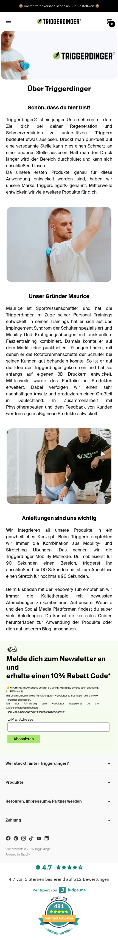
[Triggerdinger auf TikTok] (31, 838)
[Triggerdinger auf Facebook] (8, 838)
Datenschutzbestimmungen (22, 708)
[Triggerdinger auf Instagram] (23, 838)
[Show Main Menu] (9, 21)
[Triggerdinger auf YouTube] (39, 838)
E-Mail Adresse (20, 719)
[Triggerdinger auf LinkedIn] (46, 838)
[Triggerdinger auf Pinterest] (16, 838)
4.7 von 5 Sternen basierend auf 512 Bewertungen (59, 879)
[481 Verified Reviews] (59, 937)
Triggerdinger (43, 849)
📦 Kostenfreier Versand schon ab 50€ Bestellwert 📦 (59, 6)
